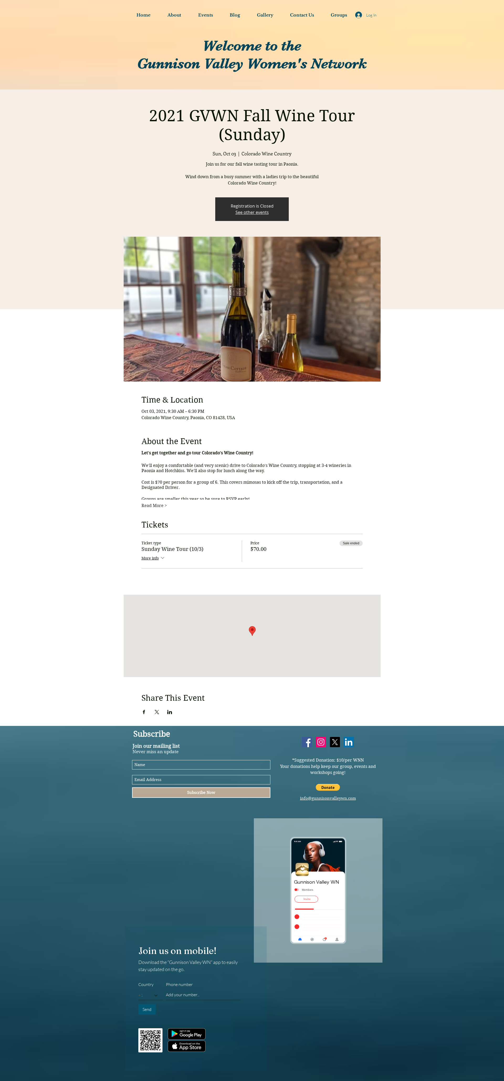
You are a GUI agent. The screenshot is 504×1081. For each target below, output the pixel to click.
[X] (335, 742)
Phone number (179, 984)
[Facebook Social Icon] (307, 742)
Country (146, 984)
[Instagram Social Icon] (321, 742)
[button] (328, 787)
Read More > (154, 505)
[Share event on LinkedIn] (169, 712)
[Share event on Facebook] (143, 712)
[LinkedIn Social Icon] (349, 742)
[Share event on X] (156, 712)
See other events (252, 212)
